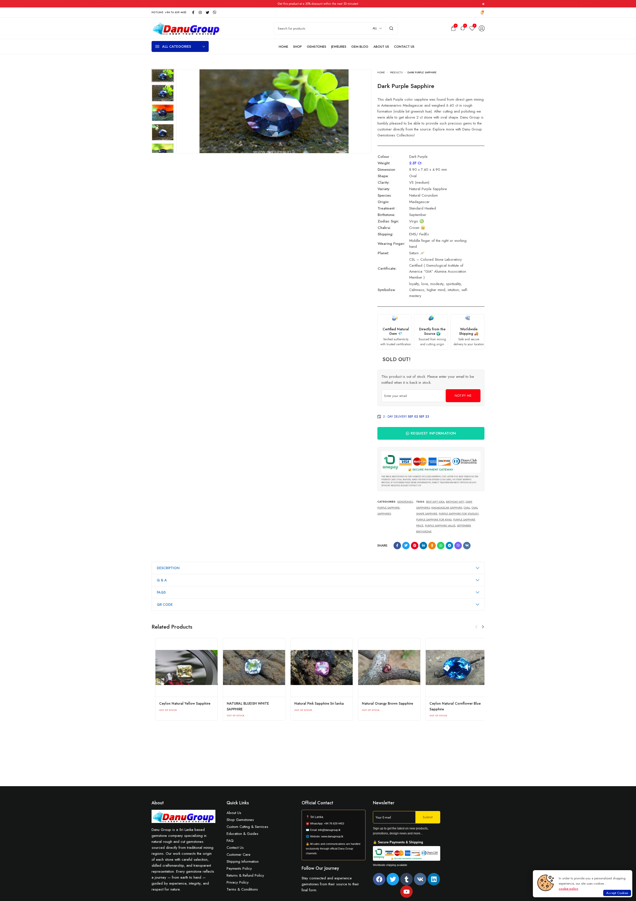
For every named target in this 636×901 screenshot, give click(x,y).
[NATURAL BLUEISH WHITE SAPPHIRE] (318, 667)
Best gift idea (435, 502)
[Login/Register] (482, 28)
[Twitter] (393, 879)
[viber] (215, 12)
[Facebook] (379, 879)
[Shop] (297, 46)
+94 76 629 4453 (334, 823)
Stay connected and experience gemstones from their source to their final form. (330, 884)
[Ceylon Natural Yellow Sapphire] (250, 667)
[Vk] (420, 879)
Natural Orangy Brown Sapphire (451, 703)
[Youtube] (406, 891)
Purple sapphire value (440, 525)
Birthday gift (455, 502)
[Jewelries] (338, 46)
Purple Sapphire (388, 508)
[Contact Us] (404, 46)
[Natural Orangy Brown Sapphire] (453, 667)
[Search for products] (391, 28)
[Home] (283, 46)
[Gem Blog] (359, 46)
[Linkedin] (434, 879)
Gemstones (405, 502)
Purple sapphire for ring (434, 519)
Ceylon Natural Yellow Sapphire (248, 703)
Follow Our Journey (320, 868)
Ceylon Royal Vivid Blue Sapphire (182, 703)
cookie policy (568, 888)
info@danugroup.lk (329, 829)
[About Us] (381, 46)
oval (467, 508)
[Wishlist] (472, 28)
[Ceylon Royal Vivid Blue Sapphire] (183, 667)
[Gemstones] (316, 46)
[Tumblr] (406, 879)
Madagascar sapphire (446, 508)
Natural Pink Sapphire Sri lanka (383, 703)
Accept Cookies (617, 893)
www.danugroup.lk (331, 836)
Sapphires (384, 513)
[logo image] (186, 28)
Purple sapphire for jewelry (458, 513)
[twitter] (207, 12)
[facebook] (193, 12)
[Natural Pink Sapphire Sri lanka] (386, 667)
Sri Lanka (316, 817)
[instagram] (200, 12)
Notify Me (463, 395)
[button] (482, 626)
